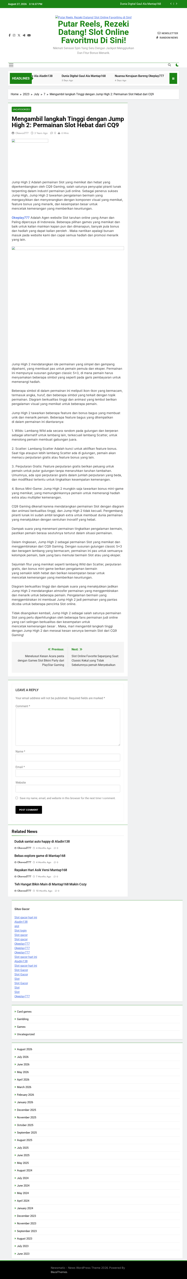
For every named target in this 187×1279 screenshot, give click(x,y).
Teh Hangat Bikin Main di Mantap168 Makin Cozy (50, 884)
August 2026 (24, 1049)
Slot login (20, 930)
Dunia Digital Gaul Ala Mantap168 (140, 4)
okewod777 (22, 133)
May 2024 (23, 1193)
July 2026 (22, 1057)
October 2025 (25, 1125)
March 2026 (24, 1087)
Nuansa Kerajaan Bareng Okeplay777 (127, 76)
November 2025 (26, 1117)
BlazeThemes (59, 1272)
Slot (17, 979)
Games (21, 1026)
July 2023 (22, 1246)
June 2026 (23, 1064)
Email (20, 767)
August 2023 (24, 1238)
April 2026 (23, 1079)
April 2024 (23, 1200)
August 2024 (24, 1170)
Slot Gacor (21, 970)
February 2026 (25, 1094)
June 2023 (23, 1253)
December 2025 (26, 1110)
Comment (23, 706)
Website (21, 782)
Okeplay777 (21, 217)
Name (20, 751)
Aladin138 (21, 922)
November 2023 (26, 1223)
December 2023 (26, 1216)
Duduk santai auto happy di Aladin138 (42, 841)
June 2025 (23, 1155)
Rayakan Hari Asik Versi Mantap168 (40, 870)
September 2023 (27, 1231)
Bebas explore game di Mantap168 (39, 856)
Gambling (22, 1019)
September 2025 (27, 1132)
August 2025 (24, 1140)
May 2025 (23, 1163)
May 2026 (23, 1072)
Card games (24, 1011)
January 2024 (25, 1208)
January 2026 (25, 1102)
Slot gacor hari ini (25, 917)
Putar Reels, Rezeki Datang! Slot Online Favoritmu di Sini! (93, 32)
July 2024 (22, 1178)
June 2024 (23, 1185)
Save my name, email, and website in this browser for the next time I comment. (68, 798)
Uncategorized (21, 109)
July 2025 (22, 1147)
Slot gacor (21, 935)
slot (16, 926)
